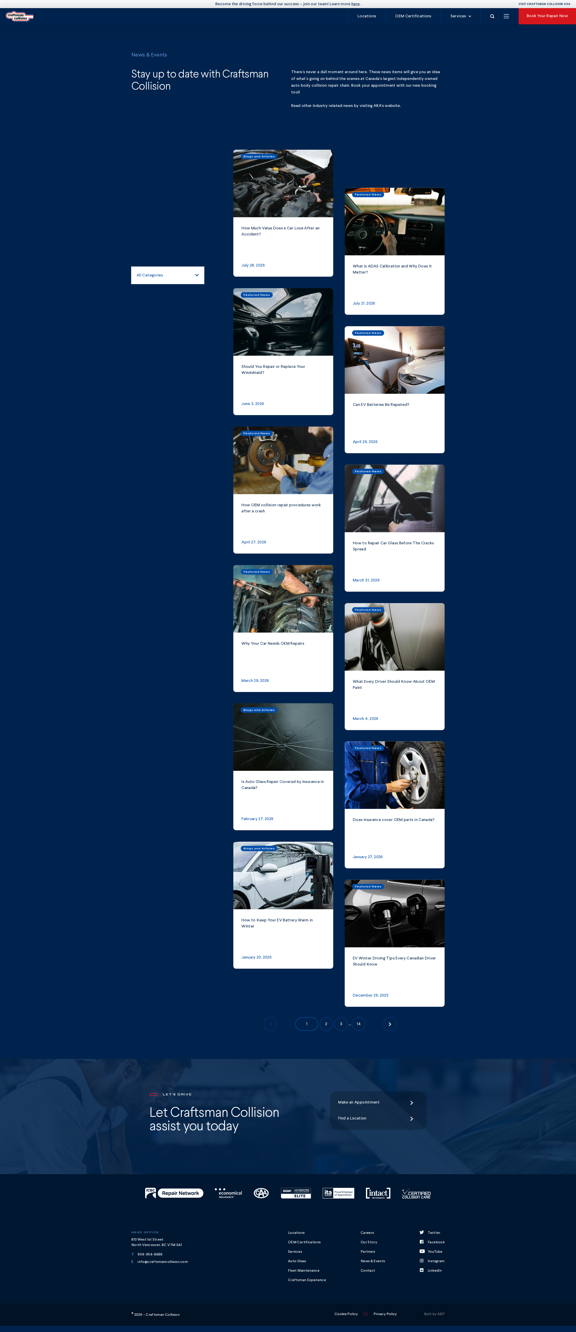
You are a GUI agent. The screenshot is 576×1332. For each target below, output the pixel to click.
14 (359, 1024)
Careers (367, 1233)
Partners (368, 1252)
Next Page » (390, 1024)
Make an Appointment (359, 1102)
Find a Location (352, 1118)
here (355, 4)
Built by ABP (434, 1314)
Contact (368, 1271)
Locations (367, 16)
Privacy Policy (385, 1314)
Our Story (369, 1242)
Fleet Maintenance (304, 1271)
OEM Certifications (413, 16)
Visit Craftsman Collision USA (545, 4)
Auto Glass (297, 1261)
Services (458, 16)
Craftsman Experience (307, 1280)
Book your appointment (373, 86)
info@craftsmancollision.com (163, 1262)
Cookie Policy (346, 1314)
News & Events (373, 1261)
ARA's (379, 106)
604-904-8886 (150, 1254)
